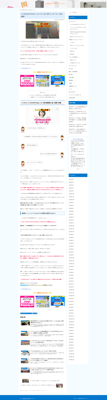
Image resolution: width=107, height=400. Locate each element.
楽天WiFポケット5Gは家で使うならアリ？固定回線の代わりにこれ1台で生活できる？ (77, 113)
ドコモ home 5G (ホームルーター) (26, 313)
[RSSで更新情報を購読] (79, 169)
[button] (86, 12)
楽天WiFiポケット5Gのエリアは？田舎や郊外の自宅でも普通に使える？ (77, 125)
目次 (41, 92)
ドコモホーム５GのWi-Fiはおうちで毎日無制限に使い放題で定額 (43, 95)
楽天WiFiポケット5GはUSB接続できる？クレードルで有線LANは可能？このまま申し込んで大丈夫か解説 (78, 131)
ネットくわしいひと (78, 139)
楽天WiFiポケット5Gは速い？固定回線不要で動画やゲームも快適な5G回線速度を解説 (77, 119)
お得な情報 (35, 313)
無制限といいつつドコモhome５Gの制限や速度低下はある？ (43, 97)
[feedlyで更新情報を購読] (77, 169)
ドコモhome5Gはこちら (25, 68)
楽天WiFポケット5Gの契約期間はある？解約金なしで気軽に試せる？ (78, 107)
